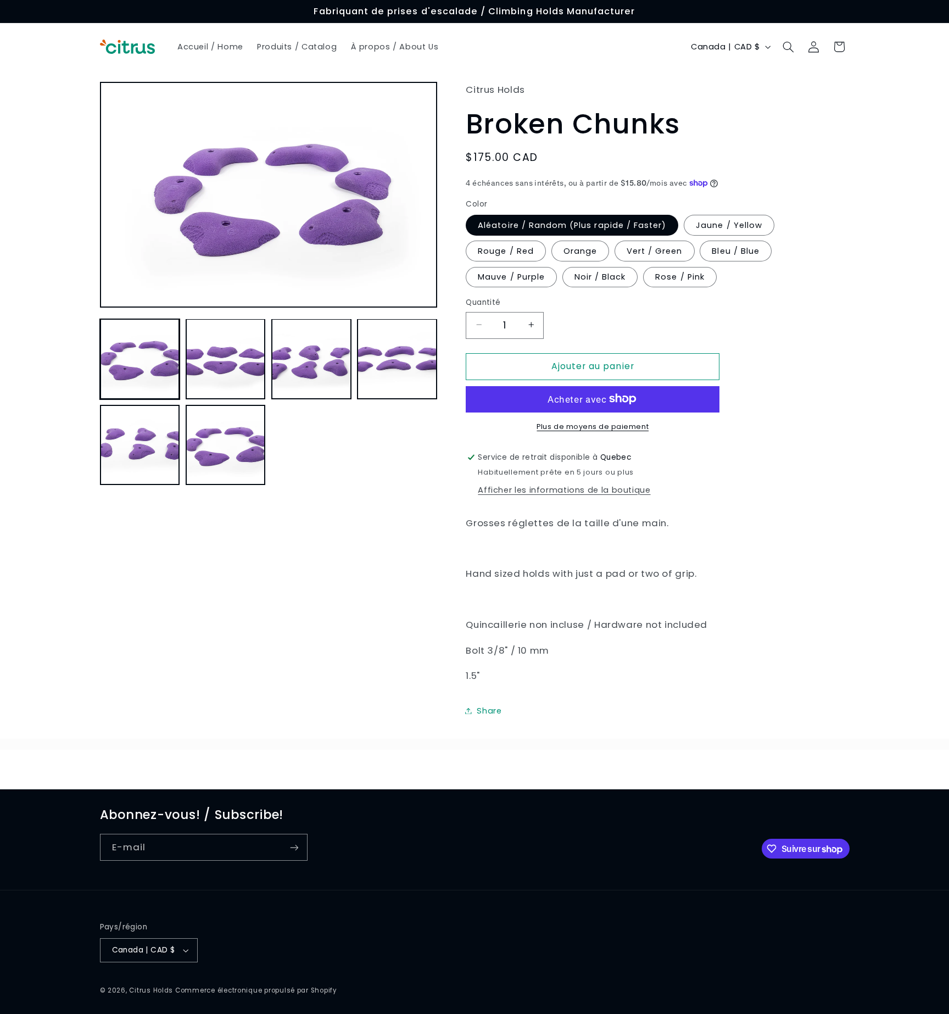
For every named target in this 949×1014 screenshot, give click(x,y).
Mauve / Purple (511, 276)
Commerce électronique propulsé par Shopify (256, 990)
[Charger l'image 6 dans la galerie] (226, 445)
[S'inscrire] (293, 847)
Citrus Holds (151, 990)
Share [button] (489, 710)
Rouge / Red (506, 250)
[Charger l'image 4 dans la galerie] (397, 359)
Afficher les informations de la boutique (564, 489)
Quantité (483, 302)
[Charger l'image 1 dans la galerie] (140, 359)
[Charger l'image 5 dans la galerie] (140, 445)
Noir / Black (600, 276)
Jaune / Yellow (729, 224)
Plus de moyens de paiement (593, 426)
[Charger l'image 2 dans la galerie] (226, 359)
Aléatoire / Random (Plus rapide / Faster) (572, 224)
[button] (788, 46)
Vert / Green (655, 250)
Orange (580, 250)
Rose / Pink (680, 276)
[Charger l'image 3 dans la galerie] (311, 359)
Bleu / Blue (736, 250)
